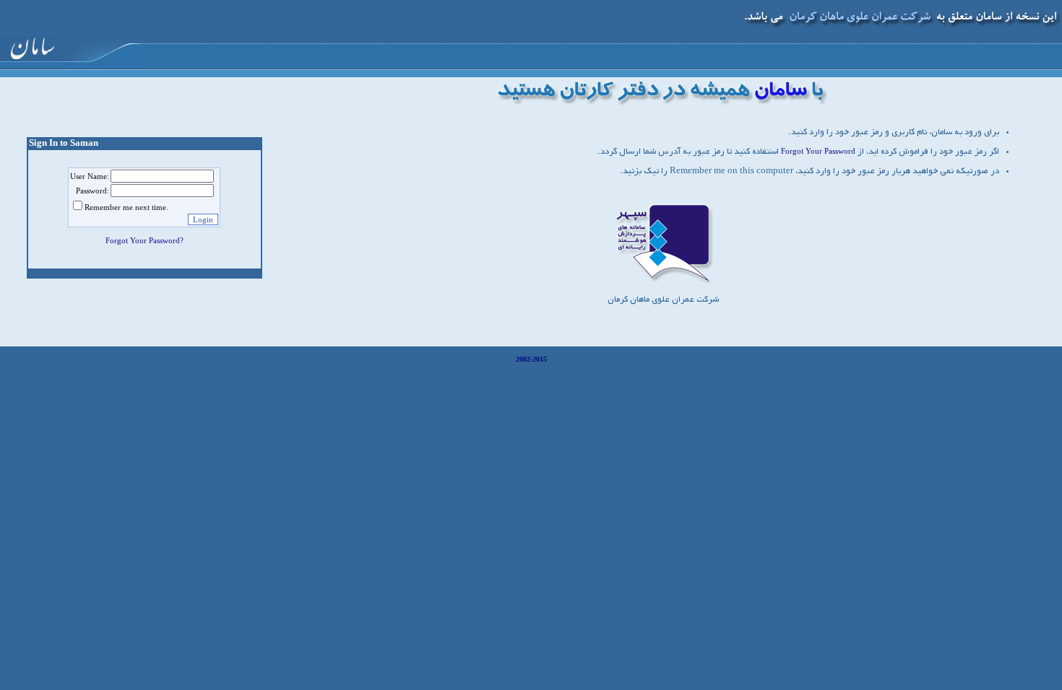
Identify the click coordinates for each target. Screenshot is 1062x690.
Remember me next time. (126, 207)
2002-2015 (531, 359)
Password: (92, 190)
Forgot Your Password (818, 151)
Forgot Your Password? (144, 240)
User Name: (89, 176)
